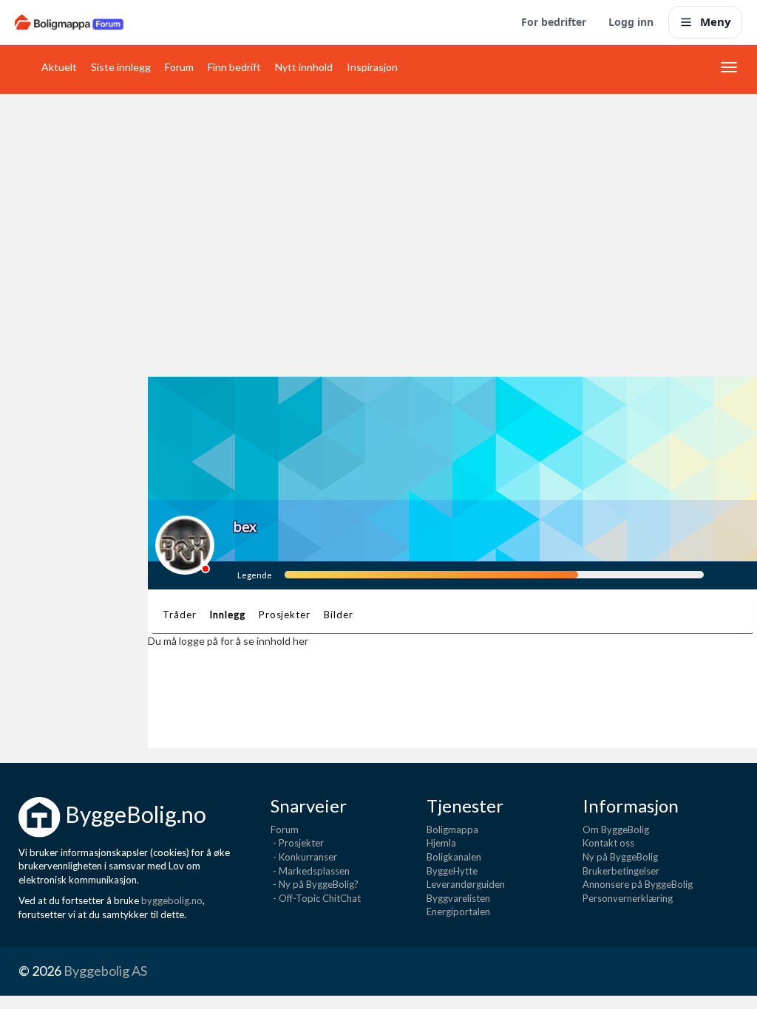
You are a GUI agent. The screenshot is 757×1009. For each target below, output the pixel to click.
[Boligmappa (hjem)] (69, 22)
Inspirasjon (372, 67)
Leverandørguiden (466, 884)
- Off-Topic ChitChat (316, 898)
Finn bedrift (234, 67)
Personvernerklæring (628, 898)
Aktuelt (59, 67)
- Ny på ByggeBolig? (315, 884)
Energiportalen (458, 911)
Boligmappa (452, 829)
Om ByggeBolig (616, 829)
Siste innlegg (121, 67)
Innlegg (227, 614)
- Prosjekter (297, 843)
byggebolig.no (172, 900)
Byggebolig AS (105, 970)
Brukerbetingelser (621, 871)
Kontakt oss (608, 843)
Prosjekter (284, 614)
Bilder (338, 614)
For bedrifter (553, 22)
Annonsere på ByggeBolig (638, 884)
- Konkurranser (304, 857)
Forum (179, 67)
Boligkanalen (454, 857)
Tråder (179, 614)
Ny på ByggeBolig (620, 857)
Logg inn (631, 22)
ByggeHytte (452, 871)
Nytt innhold (304, 67)
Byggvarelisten (458, 898)
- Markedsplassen (310, 871)
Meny (715, 21)
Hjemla (441, 843)
